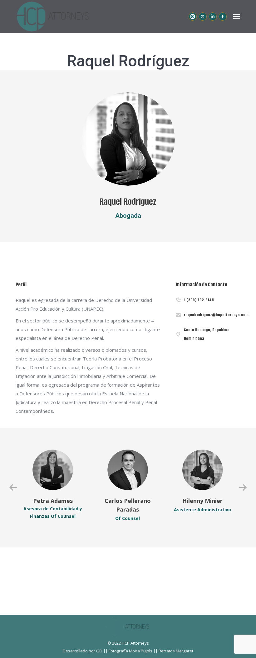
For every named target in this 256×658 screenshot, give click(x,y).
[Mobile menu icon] (236, 16)
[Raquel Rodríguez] (128, 139)
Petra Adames (53, 500)
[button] (13, 487)
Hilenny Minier (202, 500)
